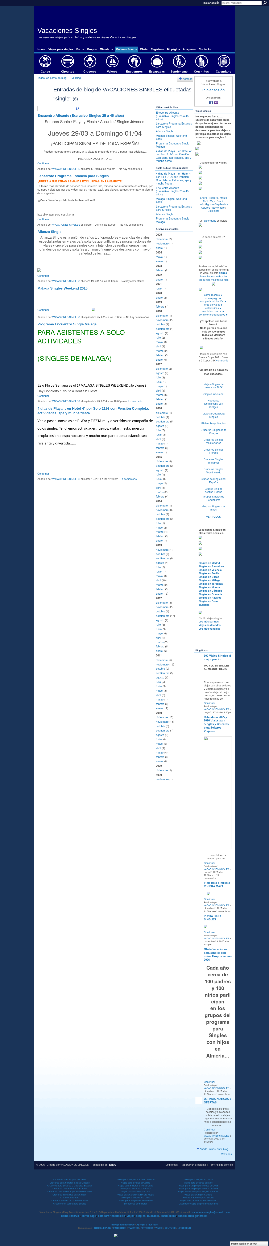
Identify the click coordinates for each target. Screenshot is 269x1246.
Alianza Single (49, 232)
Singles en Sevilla (209, 573)
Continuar (43, 163)
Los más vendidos (209, 628)
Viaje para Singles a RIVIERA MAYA (217, 884)
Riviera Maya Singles (213, 423)
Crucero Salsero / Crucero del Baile (69, 1200)
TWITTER (133, 1227)
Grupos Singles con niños (213, 507)
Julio (201, 204)
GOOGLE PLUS (102, 1227)
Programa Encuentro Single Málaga (66, 324)
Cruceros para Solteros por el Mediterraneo (69, 1191)
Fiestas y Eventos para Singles (198, 1197)
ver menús (222, 360)
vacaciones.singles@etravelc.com (211, 1212)
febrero (160, 270)
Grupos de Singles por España (213, 480)
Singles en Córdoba (210, 590)
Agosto (210, 204)
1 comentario (135, 401)
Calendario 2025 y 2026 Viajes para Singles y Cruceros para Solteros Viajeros (216, 724)
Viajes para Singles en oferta (198, 1179)
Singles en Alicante (210, 597)
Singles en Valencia (210, 570)
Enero (203, 197)
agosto (160, 333)
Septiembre (221, 204)
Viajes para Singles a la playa (135, 1197)
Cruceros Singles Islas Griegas (213, 431)
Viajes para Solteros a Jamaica (135, 1188)
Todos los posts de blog (51, 78)
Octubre (205, 207)
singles (140, 1216)
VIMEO (159, 1227)
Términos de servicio (221, 1165)
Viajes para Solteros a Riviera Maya (135, 1194)
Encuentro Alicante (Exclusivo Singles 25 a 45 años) (80, 115)
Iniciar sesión (211, 2)
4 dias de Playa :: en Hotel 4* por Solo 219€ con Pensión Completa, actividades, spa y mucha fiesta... (174, 156)
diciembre (162, 239)
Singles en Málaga (209, 580)
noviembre (162, 243)
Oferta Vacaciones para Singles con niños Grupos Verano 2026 (218, 954)
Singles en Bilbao (209, 577)
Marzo (223, 197)
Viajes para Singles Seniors (198, 1194)
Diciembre (213, 210)
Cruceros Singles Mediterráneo (213, 441)
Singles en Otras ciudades (208, 603)
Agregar (187, 79)
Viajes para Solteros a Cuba (135, 1191)
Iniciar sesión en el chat (244, 1243)
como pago (214, 298)
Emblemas (171, 1165)
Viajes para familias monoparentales (198, 1200)
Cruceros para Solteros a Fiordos (70, 1188)
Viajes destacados (210, 625)
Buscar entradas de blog (77, 109)
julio (158, 337)
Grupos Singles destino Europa (213, 490)
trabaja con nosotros (122, 1224)
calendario (210, 220)
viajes (130, 1216)
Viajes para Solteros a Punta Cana (135, 1185)
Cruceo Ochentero (69, 1197)
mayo (159, 257)
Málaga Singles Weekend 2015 (62, 288)
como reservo (213, 294)
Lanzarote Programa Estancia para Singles (73, 176)
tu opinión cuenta (213, 311)
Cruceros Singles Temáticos (213, 460)
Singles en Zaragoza (211, 584)
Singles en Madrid (209, 563)
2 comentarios (223, 911)
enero (159, 248)
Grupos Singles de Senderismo (213, 498)
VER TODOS (213, 516)
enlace (223, 273)
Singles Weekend (213, 394)
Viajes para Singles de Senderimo (136, 1200)
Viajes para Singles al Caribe (135, 1182)
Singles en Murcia (209, 587)
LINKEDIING (184, 1227)
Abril (205, 201)
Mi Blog (76, 78)
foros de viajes (213, 304)
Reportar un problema (193, 1165)
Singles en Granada (210, 594)
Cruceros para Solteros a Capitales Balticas (69, 1185)
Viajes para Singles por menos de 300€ (198, 1188)
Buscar (265, 3)
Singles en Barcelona (211, 566)
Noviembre (218, 207)
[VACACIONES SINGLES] (44, 97)
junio (159, 288)
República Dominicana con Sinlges (213, 404)
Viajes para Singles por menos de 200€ (198, 1185)
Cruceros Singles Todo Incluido (213, 470)
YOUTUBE (170, 1227)
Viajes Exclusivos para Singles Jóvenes (198, 1191)
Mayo (213, 201)
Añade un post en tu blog (214, 1149)
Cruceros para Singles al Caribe (69, 1179)
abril (158, 346)
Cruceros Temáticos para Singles (70, 1194)
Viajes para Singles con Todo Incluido (135, 1179)
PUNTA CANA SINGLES (212, 918)
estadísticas (213, 308)
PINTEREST (147, 1227)
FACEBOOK (120, 1227)
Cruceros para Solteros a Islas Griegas (70, 1182)
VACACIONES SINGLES (66, 168)
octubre (160, 324)
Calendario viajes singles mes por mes (198, 1203)
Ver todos (226, 1154)
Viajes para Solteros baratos (198, 1182)
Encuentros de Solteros (136, 1203)
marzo (160, 351)
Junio (221, 201)
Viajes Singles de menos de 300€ (214, 385)
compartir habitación (213, 301)
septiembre (162, 329)
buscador (153, 1216)
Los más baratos (209, 621)
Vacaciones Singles (67, 30)
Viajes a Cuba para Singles (214, 415)
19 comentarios (211, 876)
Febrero (213, 197)
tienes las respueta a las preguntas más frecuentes (213, 277)
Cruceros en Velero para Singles (69, 1203)
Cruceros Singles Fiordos (213, 451)
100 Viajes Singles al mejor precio (217, 657)
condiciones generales (213, 314)
